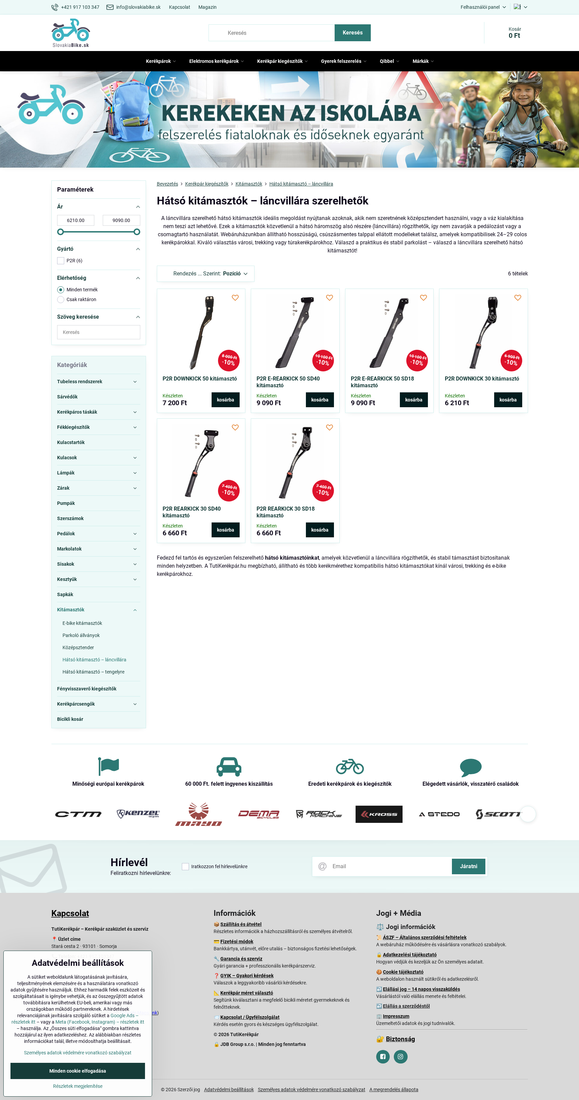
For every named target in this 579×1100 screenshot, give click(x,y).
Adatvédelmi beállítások (229, 1089)
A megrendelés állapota (393, 1089)
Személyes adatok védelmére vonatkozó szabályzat (311, 1089)
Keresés (353, 32)
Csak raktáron (81, 299)
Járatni (468, 866)
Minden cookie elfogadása (77, 1071)
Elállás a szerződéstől (406, 1006)
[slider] (60, 231)
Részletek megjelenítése (77, 1086)
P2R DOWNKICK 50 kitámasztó (200, 378)
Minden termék (82, 289)
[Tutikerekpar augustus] (289, 120)
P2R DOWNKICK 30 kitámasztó (482, 378)
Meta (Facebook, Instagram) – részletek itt (99, 1022)
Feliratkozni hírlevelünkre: (141, 873)
